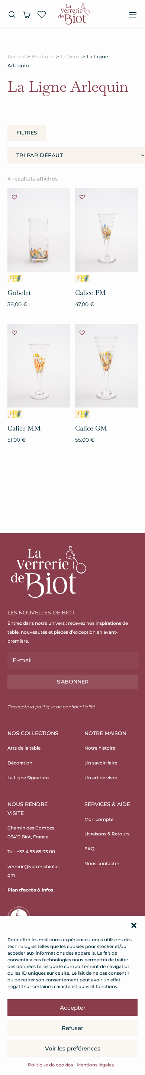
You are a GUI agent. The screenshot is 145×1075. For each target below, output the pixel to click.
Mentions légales (95, 1065)
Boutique (43, 56)
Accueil (16, 56)
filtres (26, 132)
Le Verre (71, 56)
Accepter (73, 1007)
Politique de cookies (50, 1065)
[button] (134, 925)
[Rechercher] (11, 14)
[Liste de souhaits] (41, 14)
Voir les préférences (72, 1048)
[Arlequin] (14, 278)
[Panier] (26, 14)
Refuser (72, 1028)
